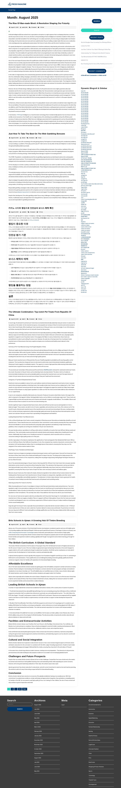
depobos (83, 221)
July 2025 (36, 762)
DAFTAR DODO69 (85, 165)
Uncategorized (92, 784)
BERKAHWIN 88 (85, 271)
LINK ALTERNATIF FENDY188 (88, 154)
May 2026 (36, 718)
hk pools (83, 256)
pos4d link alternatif (86, 142)
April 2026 (37, 722)
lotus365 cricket (85, 232)
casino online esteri (86, 227)
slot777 (83, 285)
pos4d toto (84, 290)
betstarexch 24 (85, 218)
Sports (90, 771)
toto (82, 197)
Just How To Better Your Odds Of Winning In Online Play (95, 49)
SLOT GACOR (84, 240)
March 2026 (37, 727)
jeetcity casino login (86, 185)
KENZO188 (84, 242)
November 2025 (38, 744)
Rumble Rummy (85, 123)
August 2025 (37, 758)
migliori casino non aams (87, 223)
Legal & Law (92, 744)
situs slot (83, 206)
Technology (92, 775)
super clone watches (86, 254)
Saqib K (23, 319)
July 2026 (36, 709)
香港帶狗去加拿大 (48, 370)
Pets (90, 758)
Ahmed (23, 137)
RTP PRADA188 (85, 247)
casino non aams (85, 228)
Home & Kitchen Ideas (94, 740)
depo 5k (83, 173)
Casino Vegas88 (85, 278)
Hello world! (102, 75)
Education (91, 722)
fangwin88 (84, 201)
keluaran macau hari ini (23, 192)
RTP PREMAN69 (85, 239)
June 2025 (37, 766)
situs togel (84, 208)
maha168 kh (84, 127)
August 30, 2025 (14, 137)
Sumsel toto (84, 171)
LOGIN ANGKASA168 (86, 170)
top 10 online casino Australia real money (92, 184)
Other (90, 753)
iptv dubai (83, 209)
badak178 (83, 204)
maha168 (83, 125)
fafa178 (83, 91)
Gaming (91, 731)
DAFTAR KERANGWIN (86, 159)
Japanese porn (85, 283)
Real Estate (92, 762)
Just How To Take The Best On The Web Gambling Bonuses (37, 134)
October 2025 (38, 749)
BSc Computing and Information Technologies (22, 532)
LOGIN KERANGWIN (86, 237)
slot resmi (83, 270)
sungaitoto (84, 139)
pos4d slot (84, 292)
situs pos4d (84, 194)
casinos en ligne (85, 225)
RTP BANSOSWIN (85, 214)
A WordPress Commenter (89, 75)
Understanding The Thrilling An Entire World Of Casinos (95, 53)
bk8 (82, 220)
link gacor (83, 128)
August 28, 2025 (14, 524)
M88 (82, 259)
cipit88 (83, 202)
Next (24, 689)
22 (19, 689)
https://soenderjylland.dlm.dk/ (89, 199)
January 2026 (37, 735)
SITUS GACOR (84, 92)
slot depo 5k (84, 135)
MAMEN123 (84, 245)
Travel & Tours (92, 780)
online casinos (85, 251)
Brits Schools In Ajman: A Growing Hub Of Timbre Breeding (37, 520)
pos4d (82, 213)
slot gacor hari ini (85, 192)
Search (97, 21)
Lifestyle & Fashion (94, 749)
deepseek (83, 280)
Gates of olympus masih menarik (89, 275)
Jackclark (24, 212)
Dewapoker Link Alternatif (88, 134)
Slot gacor (83, 132)
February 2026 (38, 731)
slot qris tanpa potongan (87, 268)
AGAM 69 (83, 235)
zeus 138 (83, 287)
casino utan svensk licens (88, 252)
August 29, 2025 (14, 319)
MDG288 (83, 130)
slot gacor (83, 190)
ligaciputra (84, 273)
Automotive (92, 709)
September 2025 (38, 753)
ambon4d (83, 264)
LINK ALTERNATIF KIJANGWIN (88, 163)
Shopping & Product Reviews (96, 766)
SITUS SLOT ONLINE (86, 158)
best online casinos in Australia (89, 276)
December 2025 (38, 740)
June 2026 (37, 713)
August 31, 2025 (14, 27)
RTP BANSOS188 (85, 233)
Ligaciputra (84, 261)
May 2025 (36, 771)
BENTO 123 (84, 166)
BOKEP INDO (84, 216)
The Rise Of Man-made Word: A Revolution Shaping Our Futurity (39, 23)
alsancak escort (85, 144)
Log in (63, 704)
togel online (84, 187)
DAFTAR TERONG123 (86, 161)
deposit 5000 (84, 151)
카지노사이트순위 (34, 220)
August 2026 (37, 704)
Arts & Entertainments (95, 704)
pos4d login (84, 182)
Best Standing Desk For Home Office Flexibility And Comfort (96, 63)
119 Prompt (19, 114)
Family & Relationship (94, 727)
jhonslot (83, 249)
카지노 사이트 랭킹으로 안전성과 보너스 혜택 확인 (31, 208)
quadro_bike (24, 27)
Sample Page (11, 10)
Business (91, 713)
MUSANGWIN (84, 244)
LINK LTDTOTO (85, 211)
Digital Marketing (93, 718)
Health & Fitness (93, 735)
